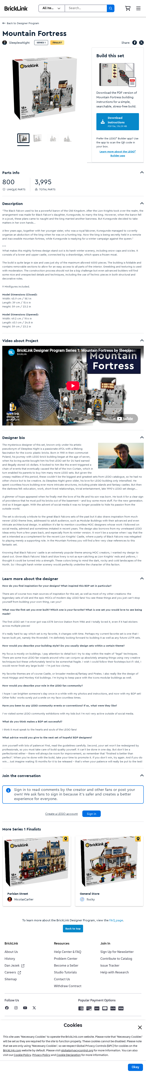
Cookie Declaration (68, 1055)
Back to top (73, 928)
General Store (89, 893)
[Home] (16, 8)
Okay (135, 1067)
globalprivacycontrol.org (77, 1050)
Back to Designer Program (23, 23)
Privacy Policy (41, 1055)
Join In (105, 943)
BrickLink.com (12, 1050)
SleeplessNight (19, 42)
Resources (61, 943)
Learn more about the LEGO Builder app (118, 153)
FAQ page (116, 920)
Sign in (91, 814)
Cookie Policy (22, 1055)
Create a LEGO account (61, 813)
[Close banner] (140, 1027)
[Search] (110, 8)
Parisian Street (17, 893)
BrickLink (11, 943)
